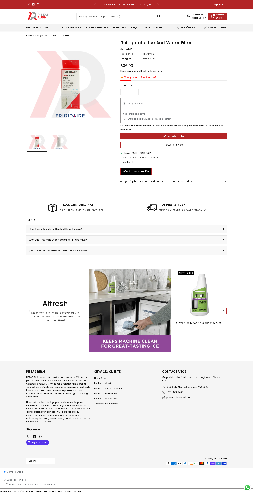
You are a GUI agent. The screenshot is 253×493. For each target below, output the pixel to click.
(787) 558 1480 (174, 392)
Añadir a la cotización (136, 171)
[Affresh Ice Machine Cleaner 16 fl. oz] (201, 294)
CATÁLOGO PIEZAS (68, 27)
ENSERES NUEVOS (96, 27)
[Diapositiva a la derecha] (223, 311)
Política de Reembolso (106, 393)
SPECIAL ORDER (217, 27)
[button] (217, 16)
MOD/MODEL (189, 27)
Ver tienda (128, 162)
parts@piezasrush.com (179, 397)
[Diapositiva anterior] (95, 4)
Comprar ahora (174, 145)
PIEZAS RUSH (220, 458)
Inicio (29, 35)
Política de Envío (103, 383)
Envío (123, 71)
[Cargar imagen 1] (37, 142)
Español (33, 460)
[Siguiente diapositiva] (158, 4)
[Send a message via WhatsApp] (247, 487)
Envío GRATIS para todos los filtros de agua (126, 4)
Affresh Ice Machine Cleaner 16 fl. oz (198, 323)
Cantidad (126, 85)
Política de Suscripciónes (108, 388)
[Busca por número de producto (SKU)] (159, 16)
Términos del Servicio (106, 403)
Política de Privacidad (106, 398)
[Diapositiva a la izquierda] (29, 311)
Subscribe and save (17, 479)
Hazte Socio (100, 378)
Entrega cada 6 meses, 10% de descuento (31, 484)
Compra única (14, 471)
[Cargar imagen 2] (59, 142)
